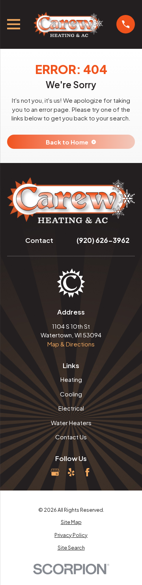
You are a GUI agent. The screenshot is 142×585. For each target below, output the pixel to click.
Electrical (71, 408)
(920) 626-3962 (103, 240)
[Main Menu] (13, 24)
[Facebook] (87, 472)
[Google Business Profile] (55, 472)
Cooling (71, 394)
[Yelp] (71, 472)
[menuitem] (71, 522)
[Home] (68, 24)
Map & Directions (71, 344)
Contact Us (71, 437)
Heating (71, 379)
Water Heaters (71, 422)
